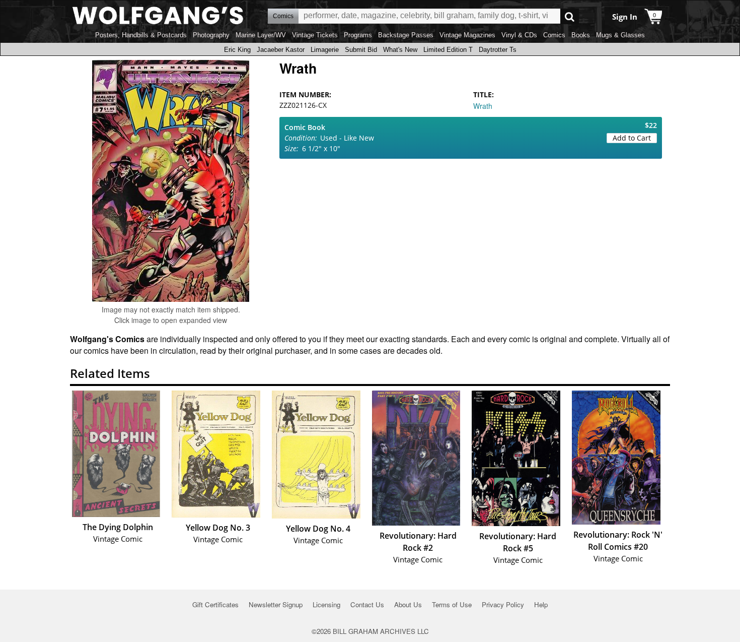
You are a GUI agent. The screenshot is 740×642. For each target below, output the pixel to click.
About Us (408, 604)
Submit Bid (361, 49)
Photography (211, 35)
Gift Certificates (215, 604)
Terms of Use (452, 604)
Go (569, 16)
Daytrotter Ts (497, 49)
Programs (358, 35)
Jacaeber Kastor (281, 49)
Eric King (237, 49)
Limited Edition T (448, 49)
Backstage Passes (405, 35)
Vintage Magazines (467, 35)
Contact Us (367, 604)
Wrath (482, 106)
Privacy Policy (503, 604)
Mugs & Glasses (620, 35)
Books (580, 35)
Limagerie (325, 49)
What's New (400, 49)
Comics (554, 35)
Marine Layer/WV (261, 35)
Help (541, 604)
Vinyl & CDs (519, 35)
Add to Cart (632, 138)
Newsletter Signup (276, 604)
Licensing (326, 604)
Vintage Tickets (315, 35)
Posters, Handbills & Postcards (141, 35)
